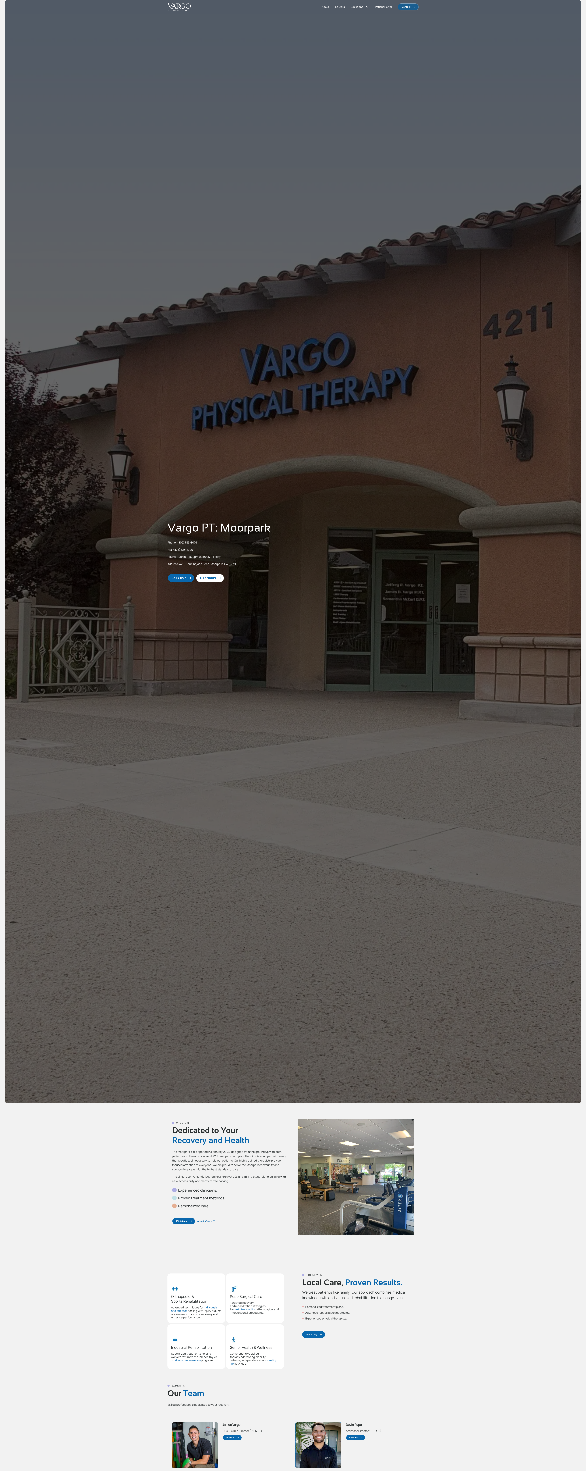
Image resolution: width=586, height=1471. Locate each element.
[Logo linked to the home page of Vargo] (179, 7)
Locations (357, 6)
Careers (340, 6)
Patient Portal (383, 6)
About (325, 6)
